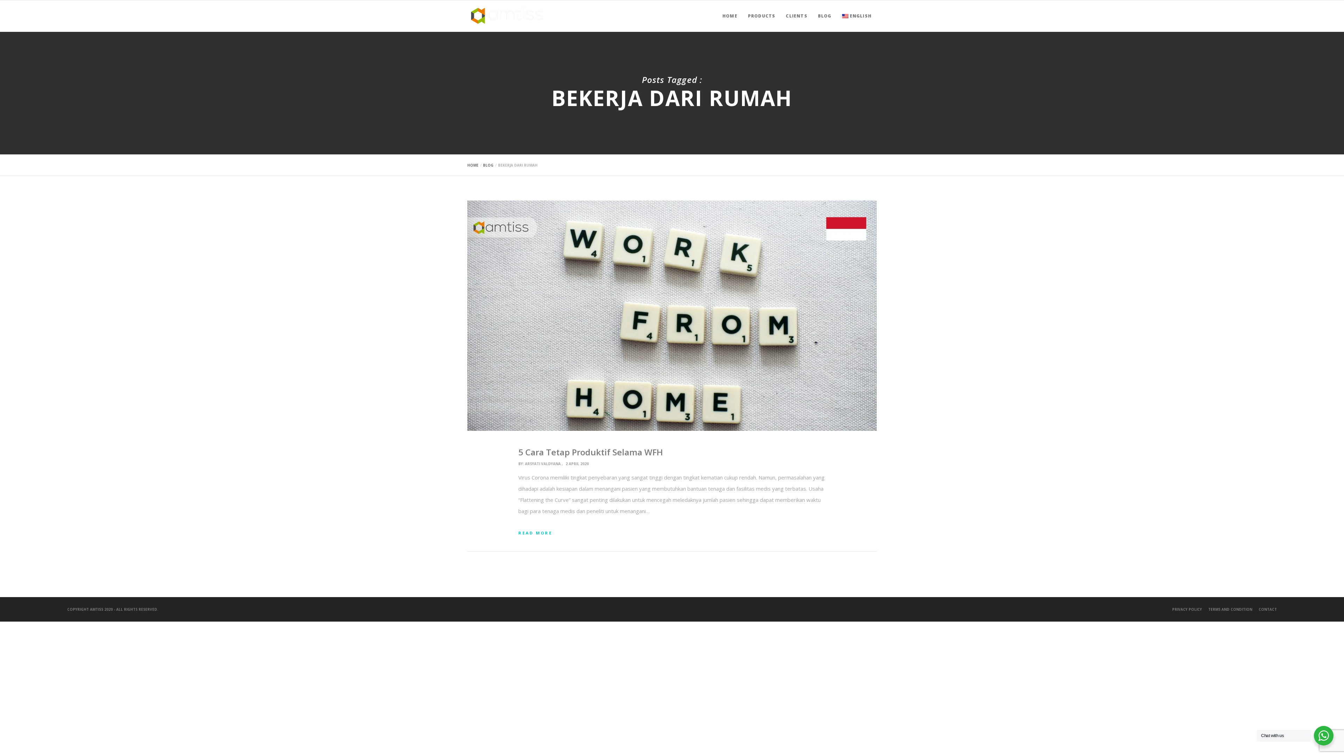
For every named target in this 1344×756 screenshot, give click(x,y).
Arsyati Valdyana (543, 463)
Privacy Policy (1187, 609)
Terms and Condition (1230, 609)
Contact (1268, 609)
